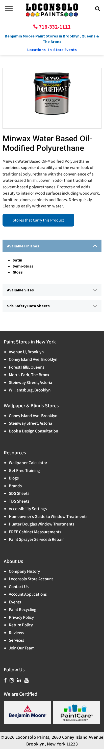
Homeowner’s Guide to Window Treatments (48, 516)
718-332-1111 (54, 26)
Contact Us (19, 586)
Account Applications (28, 594)
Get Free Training (24, 470)
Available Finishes (23, 246)
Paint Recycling (22, 609)
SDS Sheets (19, 493)
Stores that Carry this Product (38, 220)
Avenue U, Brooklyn (26, 352)
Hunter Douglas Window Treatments (41, 524)
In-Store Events (62, 49)
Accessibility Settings (28, 508)
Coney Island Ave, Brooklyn (33, 359)
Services (16, 640)
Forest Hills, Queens (26, 367)
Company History (24, 571)
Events (15, 602)
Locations (36, 49)
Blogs (14, 478)
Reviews (16, 632)
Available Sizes (20, 290)
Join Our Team (22, 648)
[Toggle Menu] (9, 8)
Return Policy (21, 625)
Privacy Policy (21, 617)
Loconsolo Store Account (31, 579)
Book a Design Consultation (33, 431)
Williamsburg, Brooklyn (29, 390)
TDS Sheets (19, 501)
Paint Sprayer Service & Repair (36, 539)
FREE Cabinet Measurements (35, 532)
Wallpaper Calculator (28, 462)
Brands (15, 486)
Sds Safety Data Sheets (28, 306)
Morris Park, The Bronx (29, 374)
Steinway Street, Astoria (30, 382)
